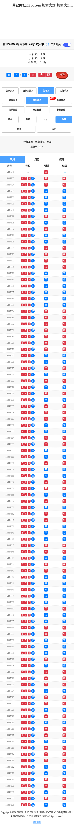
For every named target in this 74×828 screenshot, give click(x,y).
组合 (10, 119)
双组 (54, 129)
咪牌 (62, 74)
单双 (64, 119)
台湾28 (46, 90)
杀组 (28, 119)
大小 (46, 119)
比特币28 (64, 90)
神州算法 (37, 100)
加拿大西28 (28, 90)
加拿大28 (10, 90)
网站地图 (37, 822)
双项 (19, 129)
